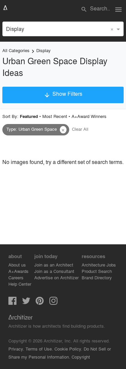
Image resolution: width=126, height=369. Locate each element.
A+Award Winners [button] (89, 116)
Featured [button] (29, 116)
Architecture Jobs (99, 264)
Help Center (19, 284)
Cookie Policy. (68, 348)
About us (17, 264)
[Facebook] (12, 302)
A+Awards (18, 271)
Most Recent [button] (54, 116)
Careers (16, 277)
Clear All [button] (80, 129)
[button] (63, 129)
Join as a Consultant (54, 271)
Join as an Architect (53, 264)
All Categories (16, 50)
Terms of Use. (39, 348)
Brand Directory (97, 277)
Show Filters (63, 94)
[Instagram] (53, 302)
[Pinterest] (40, 302)
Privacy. (16, 348)
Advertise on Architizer (56, 277)
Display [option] (15, 29)
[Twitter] (26, 302)
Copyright (81, 357)
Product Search (97, 271)
